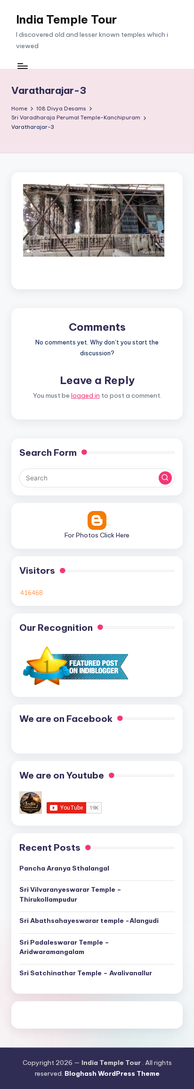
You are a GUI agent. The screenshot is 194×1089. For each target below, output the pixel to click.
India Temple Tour (66, 19)
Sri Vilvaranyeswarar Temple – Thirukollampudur (70, 894)
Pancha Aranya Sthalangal (64, 868)
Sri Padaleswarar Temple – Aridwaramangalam (64, 947)
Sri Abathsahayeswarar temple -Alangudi (89, 920)
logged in (85, 395)
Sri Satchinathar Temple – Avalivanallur (85, 973)
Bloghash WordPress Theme (112, 1073)
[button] (165, 478)
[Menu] (22, 65)
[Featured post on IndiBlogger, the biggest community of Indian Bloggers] (74, 665)
